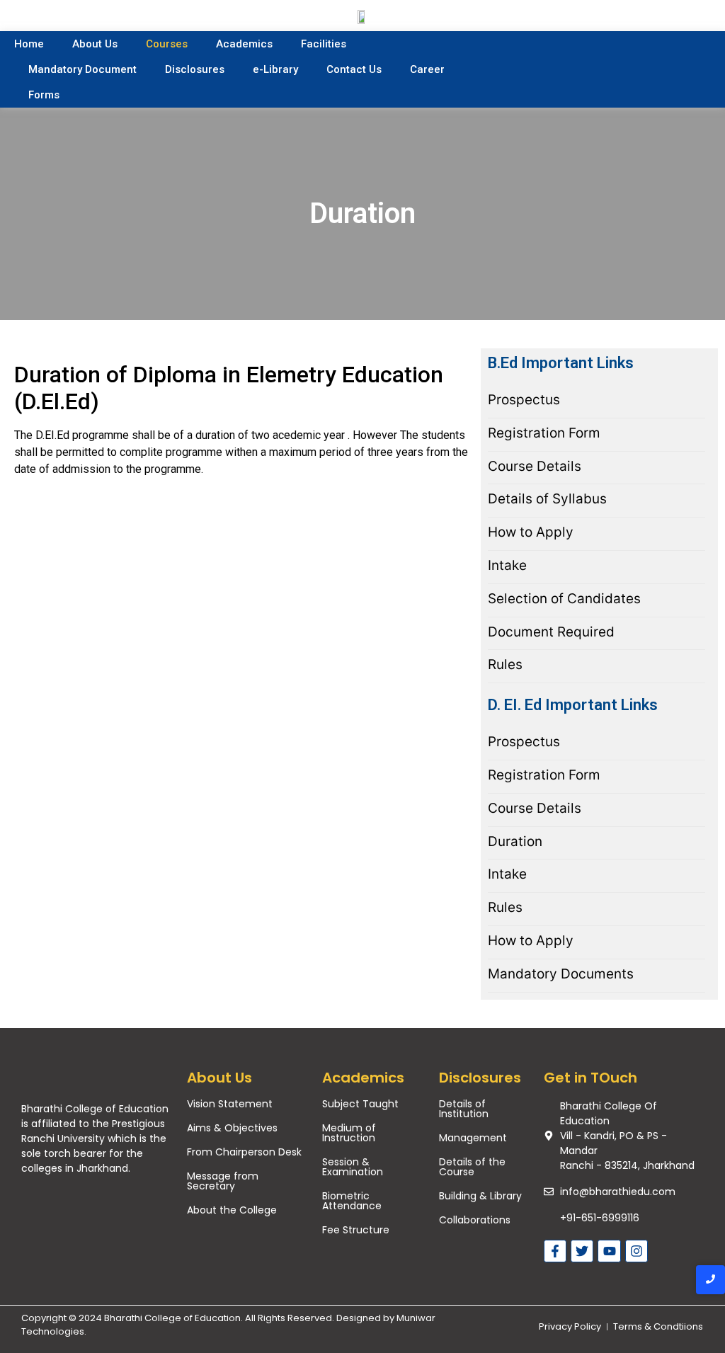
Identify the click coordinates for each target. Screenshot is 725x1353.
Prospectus (524, 400)
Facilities (323, 44)
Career (427, 69)
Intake (507, 565)
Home (29, 44)
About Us (95, 44)
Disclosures (194, 69)
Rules (505, 665)
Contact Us (354, 69)
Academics (244, 44)
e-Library (275, 69)
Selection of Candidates (564, 599)
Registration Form (544, 433)
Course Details (534, 466)
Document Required (551, 632)
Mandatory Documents (561, 974)
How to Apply (530, 532)
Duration (515, 842)
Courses (167, 44)
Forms (43, 95)
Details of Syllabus (547, 499)
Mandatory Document (82, 69)
